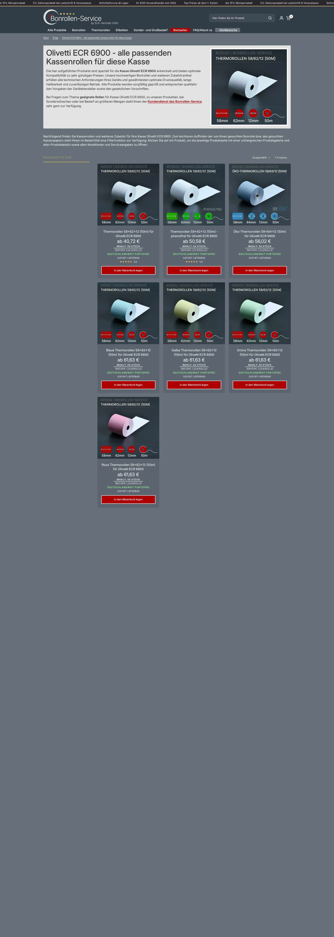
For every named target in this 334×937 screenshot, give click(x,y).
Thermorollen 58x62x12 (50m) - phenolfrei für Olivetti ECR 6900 (194, 234)
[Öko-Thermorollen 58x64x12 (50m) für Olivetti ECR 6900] (260, 195)
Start (46, 37)
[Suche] (270, 18)
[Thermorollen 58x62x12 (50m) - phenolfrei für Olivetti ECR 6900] (194, 195)
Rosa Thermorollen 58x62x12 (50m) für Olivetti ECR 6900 (128, 467)
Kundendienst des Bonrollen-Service (175, 101)
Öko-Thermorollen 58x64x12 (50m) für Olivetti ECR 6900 (259, 234)
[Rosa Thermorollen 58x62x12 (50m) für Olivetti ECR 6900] (128, 428)
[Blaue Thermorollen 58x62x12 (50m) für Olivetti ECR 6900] (128, 313)
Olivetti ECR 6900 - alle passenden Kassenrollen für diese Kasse (97, 37)
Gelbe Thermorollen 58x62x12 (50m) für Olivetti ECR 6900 (194, 352)
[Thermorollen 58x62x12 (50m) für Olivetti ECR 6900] (128, 195)
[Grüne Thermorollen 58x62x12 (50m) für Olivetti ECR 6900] (260, 313)
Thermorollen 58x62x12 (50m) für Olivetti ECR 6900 (128, 234)
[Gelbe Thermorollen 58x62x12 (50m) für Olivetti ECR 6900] (194, 313)
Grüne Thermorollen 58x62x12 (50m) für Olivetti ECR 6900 (260, 352)
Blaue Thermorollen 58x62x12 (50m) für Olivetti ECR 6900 (128, 352)
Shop (55, 37)
